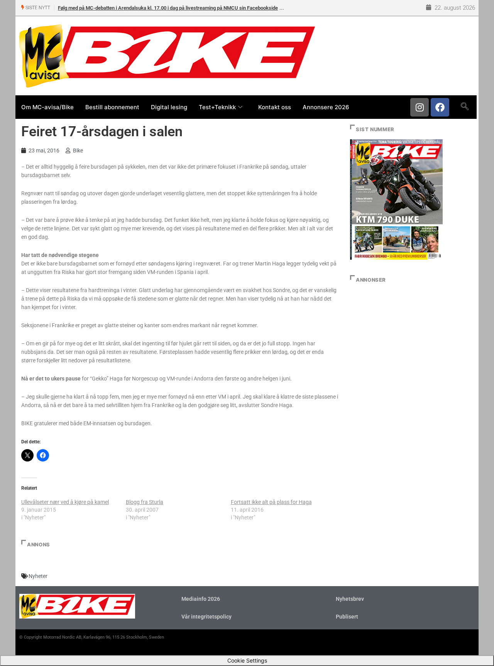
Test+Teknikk (217, 107)
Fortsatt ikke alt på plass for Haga (271, 502)
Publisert (347, 617)
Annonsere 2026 (326, 107)
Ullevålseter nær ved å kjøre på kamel (65, 502)
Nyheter (38, 576)
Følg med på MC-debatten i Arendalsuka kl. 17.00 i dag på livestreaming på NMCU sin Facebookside (168, 8)
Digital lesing (169, 107)
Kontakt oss (274, 107)
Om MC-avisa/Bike (47, 107)
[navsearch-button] (464, 107)
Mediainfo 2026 (200, 599)
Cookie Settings (247, 660)
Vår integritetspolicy (206, 617)
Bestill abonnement (112, 107)
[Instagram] (419, 107)
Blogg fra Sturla (144, 502)
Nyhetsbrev (350, 599)
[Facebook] (440, 107)
